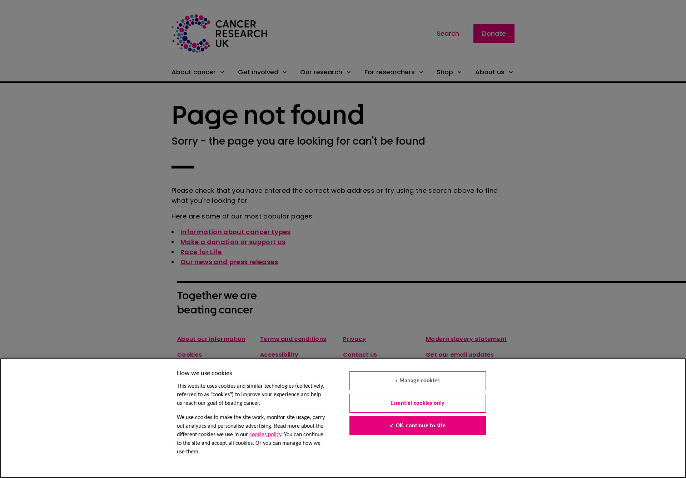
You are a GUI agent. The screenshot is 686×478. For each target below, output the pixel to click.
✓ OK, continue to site (417, 426)
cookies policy (265, 435)
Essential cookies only (418, 403)
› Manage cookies (417, 381)
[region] (343, 418)
